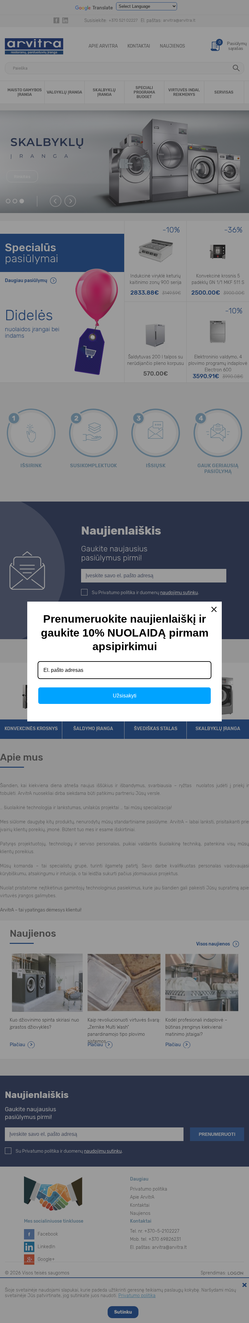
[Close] (214, 609)
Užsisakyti (124, 695)
